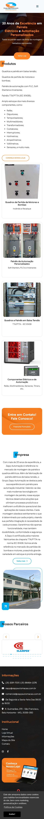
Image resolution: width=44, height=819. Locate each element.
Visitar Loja (22, 56)
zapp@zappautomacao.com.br (21, 688)
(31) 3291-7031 (13, 682)
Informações (8, 736)
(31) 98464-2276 (29, 682)
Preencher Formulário (22, 427)
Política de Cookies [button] (13, 807)
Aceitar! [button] (12, 814)
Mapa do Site (8, 740)
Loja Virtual (7, 733)
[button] (6, 637)
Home (5, 729)
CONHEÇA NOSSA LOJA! (15, 158)
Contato (6, 744)
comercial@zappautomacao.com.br (23, 694)
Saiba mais (21, 561)
